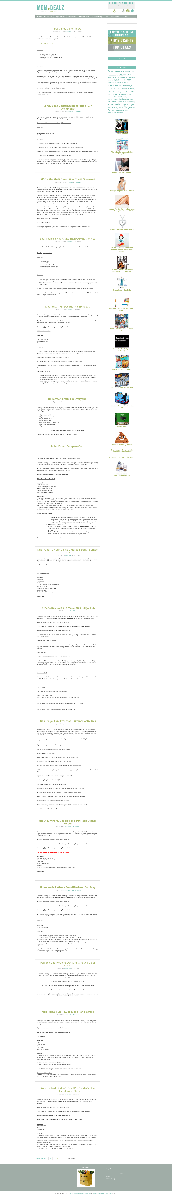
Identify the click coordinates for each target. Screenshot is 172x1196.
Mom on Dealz (50, 8)
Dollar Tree (121, 77)
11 (65, 1158)
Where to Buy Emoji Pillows (122, 445)
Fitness (118, 83)
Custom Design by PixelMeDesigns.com (79, 1193)
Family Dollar (116, 80)
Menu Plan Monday (120, 97)
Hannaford (110, 89)
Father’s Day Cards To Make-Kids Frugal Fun (68, 608)
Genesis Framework (99, 1193)
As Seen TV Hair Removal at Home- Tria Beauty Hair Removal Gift (122, 210)
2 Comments (78, 182)
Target (123, 104)
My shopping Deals (119, 99)
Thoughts (131, 104)
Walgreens (129, 107)
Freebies (112, 85)
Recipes (111, 101)
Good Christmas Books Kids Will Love (122, 329)
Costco (114, 75)
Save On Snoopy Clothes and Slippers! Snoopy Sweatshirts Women (122, 249)
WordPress (109, 1193)
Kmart (130, 94)
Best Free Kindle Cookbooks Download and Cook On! (122, 271)
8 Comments (78, 449)
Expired (109, 80)
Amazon (112, 71)
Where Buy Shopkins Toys (121, 369)
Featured (112, 82)
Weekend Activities (120, 110)
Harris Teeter (120, 88)
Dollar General (113, 77)
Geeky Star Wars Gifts (122, 476)
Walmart (111, 110)
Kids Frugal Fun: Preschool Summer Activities (67, 721)
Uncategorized (117, 107)
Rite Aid (126, 101)
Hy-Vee (121, 92)
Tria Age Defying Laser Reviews (122, 191)
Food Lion (125, 82)
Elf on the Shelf (130, 77)
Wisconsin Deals (118, 112)
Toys (109, 107)
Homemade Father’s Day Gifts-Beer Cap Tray (67, 887)
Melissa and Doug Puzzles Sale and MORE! (122, 309)
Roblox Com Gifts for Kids (121, 172)
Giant (119, 85)
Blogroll (108, 1169)
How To (116, 92)
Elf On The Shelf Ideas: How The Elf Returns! (68, 179)
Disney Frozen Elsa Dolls (122, 290)
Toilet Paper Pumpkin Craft (68, 446)
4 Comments (78, 111)
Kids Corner (129, 91)
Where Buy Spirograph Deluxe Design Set (122, 153)
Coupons (122, 74)
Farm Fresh (125, 79)
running (132, 102)
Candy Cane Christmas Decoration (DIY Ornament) (67, 107)
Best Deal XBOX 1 (121, 426)
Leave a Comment (78, 402)
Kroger (110, 96)
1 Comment (76, 1015)
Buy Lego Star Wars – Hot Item (121, 387)
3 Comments (76, 611)
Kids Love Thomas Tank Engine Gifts (122, 407)
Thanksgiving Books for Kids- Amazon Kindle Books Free (122, 451)
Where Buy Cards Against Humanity (122, 350)
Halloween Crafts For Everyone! (67, 399)
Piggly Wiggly (129, 99)
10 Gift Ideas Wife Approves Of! (122, 229)
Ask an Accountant (124, 71)
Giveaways (127, 85)
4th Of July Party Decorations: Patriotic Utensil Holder (68, 822)
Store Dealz (114, 104)
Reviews (118, 101)
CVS (130, 74)
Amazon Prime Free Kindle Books (121, 457)
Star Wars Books (122, 134)
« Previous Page (41, 1158)
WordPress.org (110, 1179)
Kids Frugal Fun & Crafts (118, 94)
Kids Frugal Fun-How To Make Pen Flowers (68, 1011)
